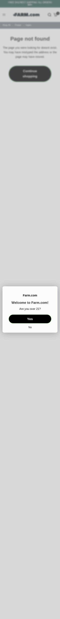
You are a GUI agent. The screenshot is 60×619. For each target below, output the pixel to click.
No (30, 327)
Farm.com (30, 295)
